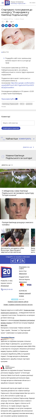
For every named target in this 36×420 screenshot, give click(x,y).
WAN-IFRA (4, 325)
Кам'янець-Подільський (10, 104)
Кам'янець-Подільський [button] (18, 3)
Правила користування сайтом (18, 302)
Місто (22, 104)
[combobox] (26, 138)
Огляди (21, 296)
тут (13, 318)
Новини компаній (25, 293)
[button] (2, 2)
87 (12, 22)
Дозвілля (29, 104)
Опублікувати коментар (11, 128)
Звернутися (23, 274)
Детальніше (5, 286)
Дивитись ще (29, 147)
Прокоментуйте (9, 99)
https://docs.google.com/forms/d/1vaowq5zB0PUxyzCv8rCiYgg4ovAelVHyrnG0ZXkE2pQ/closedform (17, 85)
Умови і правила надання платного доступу (18, 304)
